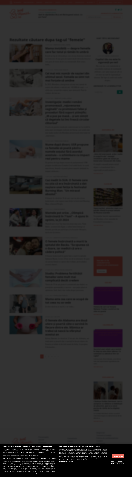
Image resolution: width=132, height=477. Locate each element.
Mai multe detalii (34, 455)
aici (4, 468)
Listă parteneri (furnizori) (66, 461)
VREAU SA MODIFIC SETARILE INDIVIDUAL (117, 462)
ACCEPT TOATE (118, 456)
